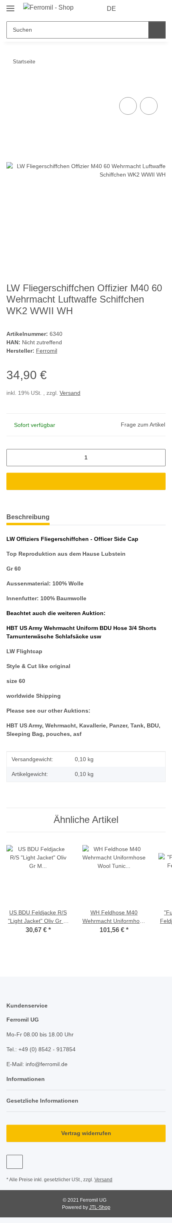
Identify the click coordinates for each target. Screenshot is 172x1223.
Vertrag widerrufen (86, 1133)
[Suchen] (157, 30)
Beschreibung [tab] (28, 517)
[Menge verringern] (15, 457)
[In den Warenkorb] (12, 86)
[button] (134, 9)
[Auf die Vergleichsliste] (128, 106)
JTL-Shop (99, 1207)
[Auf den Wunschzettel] (149, 106)
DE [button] (111, 8)
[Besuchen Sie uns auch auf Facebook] (14, 1162)
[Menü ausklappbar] (10, 5)
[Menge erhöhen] (156, 457)
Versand (70, 393)
